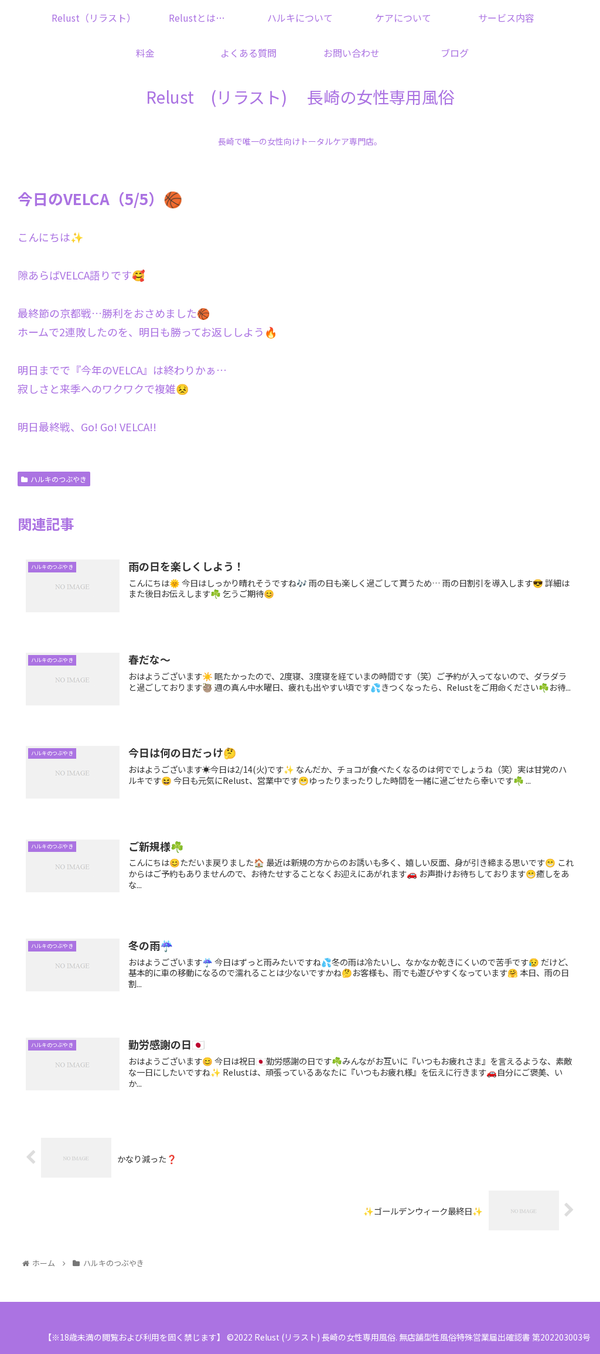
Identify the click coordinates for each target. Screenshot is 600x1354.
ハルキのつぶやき (58, 479)
